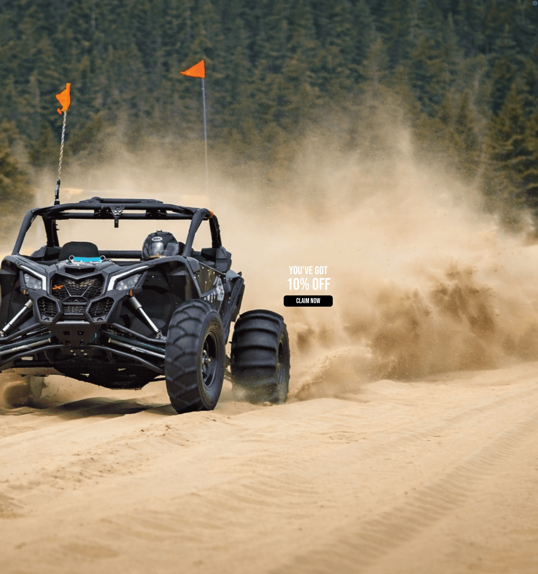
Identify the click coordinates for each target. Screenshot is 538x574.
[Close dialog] (535, 3)
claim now (308, 301)
